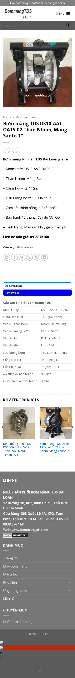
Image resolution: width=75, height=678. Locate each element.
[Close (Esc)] (3, 664)
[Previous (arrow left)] (3, 675)
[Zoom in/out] (9, 664)
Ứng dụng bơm (15, 590)
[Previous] (3, 435)
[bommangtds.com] (24, 13)
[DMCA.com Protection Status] (15, 535)
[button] (60, 14)
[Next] (72, 435)
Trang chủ (11, 558)
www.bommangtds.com (30, 529)
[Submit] (67, 25)
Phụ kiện (10, 582)
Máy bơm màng (26, 117)
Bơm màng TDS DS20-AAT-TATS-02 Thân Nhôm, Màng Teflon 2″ (55, 447)
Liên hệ (9, 598)
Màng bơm (11, 574)
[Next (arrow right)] (9, 675)
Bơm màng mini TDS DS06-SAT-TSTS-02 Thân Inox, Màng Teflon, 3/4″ (17, 449)
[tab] (37, 285)
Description (13, 286)
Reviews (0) (12, 293)
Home (7, 117)
